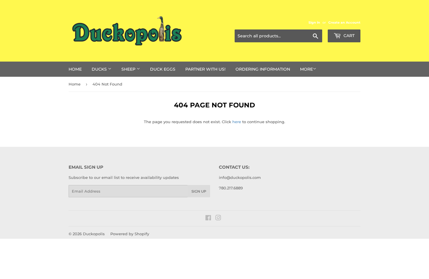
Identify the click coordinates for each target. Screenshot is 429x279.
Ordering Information (263, 69)
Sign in (314, 22)
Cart (348, 35)
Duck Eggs (162, 69)
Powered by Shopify (129, 233)
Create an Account (344, 22)
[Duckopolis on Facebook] (208, 218)
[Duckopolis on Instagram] (218, 218)
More (306, 69)
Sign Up (198, 191)
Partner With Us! (205, 69)
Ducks (100, 69)
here (236, 121)
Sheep (129, 69)
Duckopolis (94, 233)
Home (75, 69)
